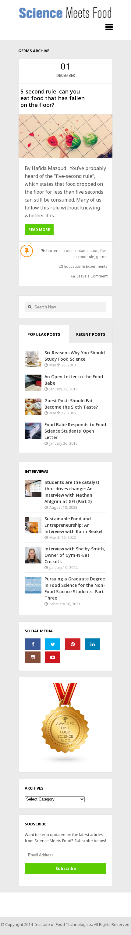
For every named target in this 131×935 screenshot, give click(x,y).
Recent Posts (90, 334)
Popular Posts (43, 334)
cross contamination (80, 250)
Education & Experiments (86, 266)
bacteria (53, 250)
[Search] (29, 307)
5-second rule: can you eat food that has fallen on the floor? (52, 98)
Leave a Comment (92, 276)
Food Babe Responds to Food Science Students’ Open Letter (75, 431)
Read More (39, 229)
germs (102, 256)
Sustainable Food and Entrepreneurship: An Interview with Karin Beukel (73, 525)
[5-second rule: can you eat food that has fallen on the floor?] (65, 136)
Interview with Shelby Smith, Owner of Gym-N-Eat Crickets (74, 555)
